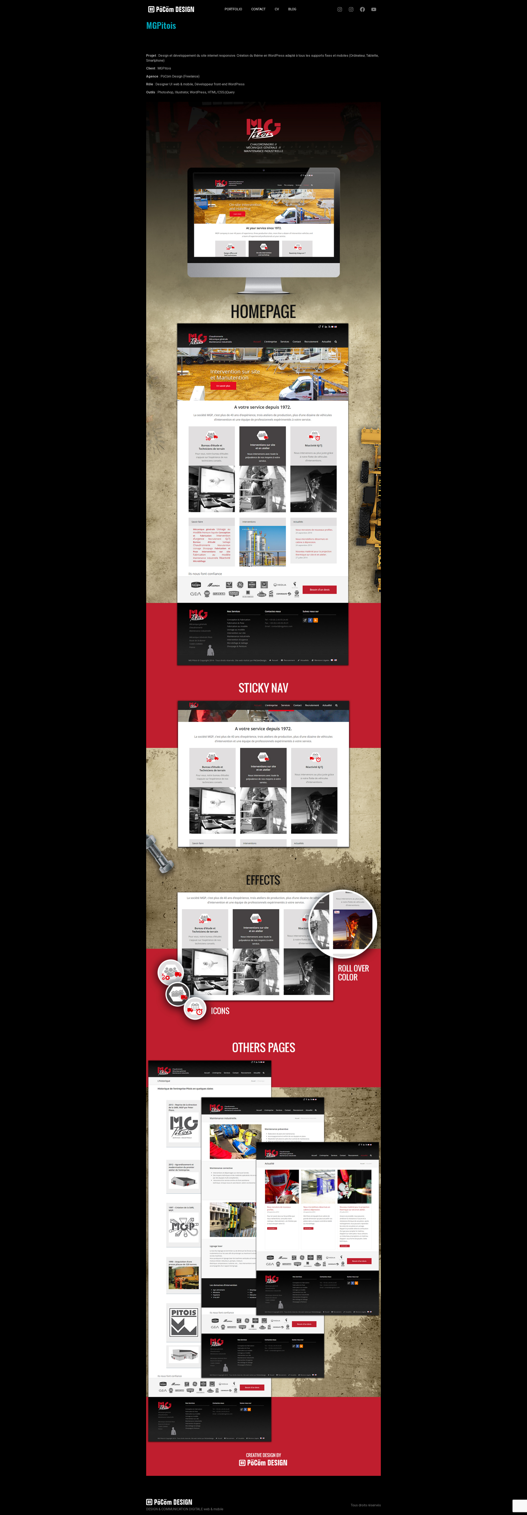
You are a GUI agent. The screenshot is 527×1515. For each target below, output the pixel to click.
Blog (292, 9)
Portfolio (233, 9)
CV (277, 9)
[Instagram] (340, 9)
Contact (258, 9)
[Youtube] (373, 9)
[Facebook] (362, 9)
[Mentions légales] (305, 8)
